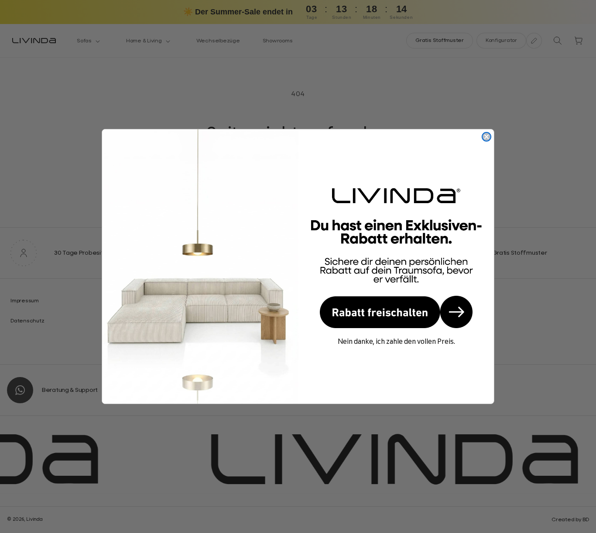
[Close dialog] (486, 136)
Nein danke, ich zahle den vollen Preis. (396, 341)
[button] (396, 312)
